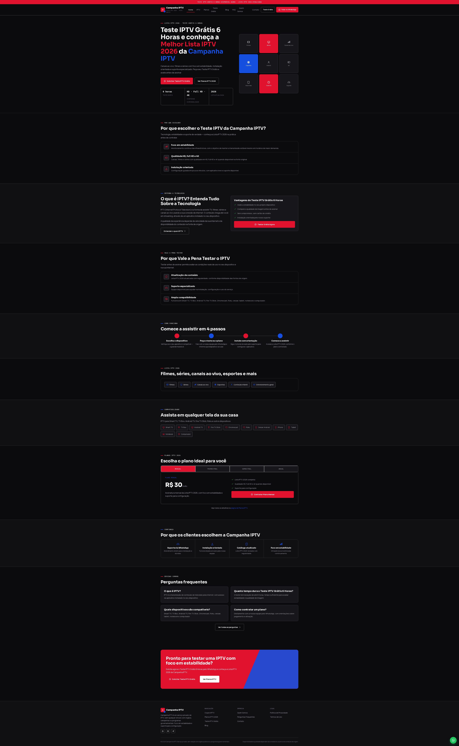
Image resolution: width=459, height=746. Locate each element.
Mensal (178, 469)
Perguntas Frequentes (246, 717)
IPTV (198, 10)
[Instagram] (168, 731)
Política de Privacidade (279, 713)
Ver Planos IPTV (209, 679)
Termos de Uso (276, 717)
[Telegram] (173, 731)
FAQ (233, 10)
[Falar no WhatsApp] (453, 740)
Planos (206, 10)
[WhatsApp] (163, 731)
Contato (255, 10)
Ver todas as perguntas (228, 627)
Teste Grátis (214, 9)
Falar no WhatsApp (288, 9)
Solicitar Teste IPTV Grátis (178, 81)
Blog (227, 10)
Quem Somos (240, 9)
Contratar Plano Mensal (264, 494)
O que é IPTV (209, 713)
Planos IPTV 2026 (211, 717)
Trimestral (212, 469)
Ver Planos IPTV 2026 (207, 81)
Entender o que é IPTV (173, 231)
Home (190, 10)
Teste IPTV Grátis (211, 721)
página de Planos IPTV (239, 508)
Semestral (246, 469)
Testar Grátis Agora (266, 224)
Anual (281, 469)
